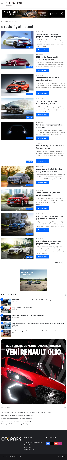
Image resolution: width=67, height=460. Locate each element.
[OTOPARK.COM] (14, 4)
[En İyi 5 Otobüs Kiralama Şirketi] (6, 310)
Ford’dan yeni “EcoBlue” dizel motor (11, 424)
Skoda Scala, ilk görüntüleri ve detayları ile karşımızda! (49, 170)
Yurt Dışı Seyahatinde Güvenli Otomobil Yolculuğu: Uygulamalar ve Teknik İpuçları (23, 412)
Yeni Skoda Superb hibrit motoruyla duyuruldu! (47, 102)
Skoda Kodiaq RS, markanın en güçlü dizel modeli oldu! (49, 217)
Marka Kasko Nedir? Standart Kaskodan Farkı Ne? (28, 315)
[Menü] (2, 5)
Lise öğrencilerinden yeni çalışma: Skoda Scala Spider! (49, 35)
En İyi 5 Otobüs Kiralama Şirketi (22, 308)
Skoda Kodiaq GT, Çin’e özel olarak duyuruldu (48, 193)
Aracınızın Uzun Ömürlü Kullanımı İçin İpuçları (13, 418)
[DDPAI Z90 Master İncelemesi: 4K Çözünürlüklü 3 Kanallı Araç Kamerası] (6, 302)
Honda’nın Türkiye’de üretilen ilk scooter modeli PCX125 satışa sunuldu (34, 331)
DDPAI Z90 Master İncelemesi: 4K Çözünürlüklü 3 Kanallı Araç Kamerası (34, 300)
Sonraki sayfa (58, 262)
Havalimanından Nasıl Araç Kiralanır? (11, 421)
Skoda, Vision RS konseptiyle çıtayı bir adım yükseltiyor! (48, 242)
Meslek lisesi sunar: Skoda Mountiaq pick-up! (47, 78)
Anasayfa (5, 21)
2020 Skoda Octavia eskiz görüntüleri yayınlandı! (47, 58)
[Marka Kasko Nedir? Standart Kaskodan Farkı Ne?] (6, 318)
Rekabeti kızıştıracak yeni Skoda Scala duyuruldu (50, 146)
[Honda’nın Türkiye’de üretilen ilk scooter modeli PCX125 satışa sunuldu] (6, 333)
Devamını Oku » (42, 50)
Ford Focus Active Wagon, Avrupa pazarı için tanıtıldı (15, 415)
